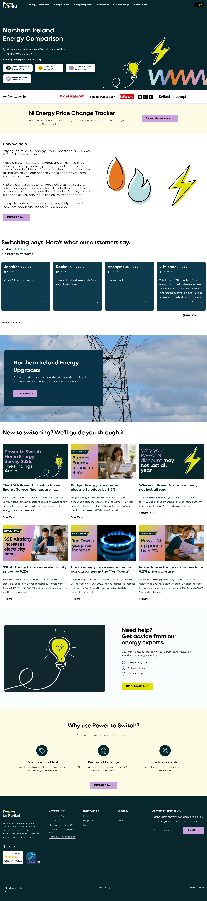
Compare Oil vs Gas (83, 66)
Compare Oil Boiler (19, 77)
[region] (103, 286)
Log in (199, 5)
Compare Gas (49, 66)
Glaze (201, 888)
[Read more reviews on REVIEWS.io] (191, 316)
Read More (9, 517)
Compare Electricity (20, 66)
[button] (26, 286)
